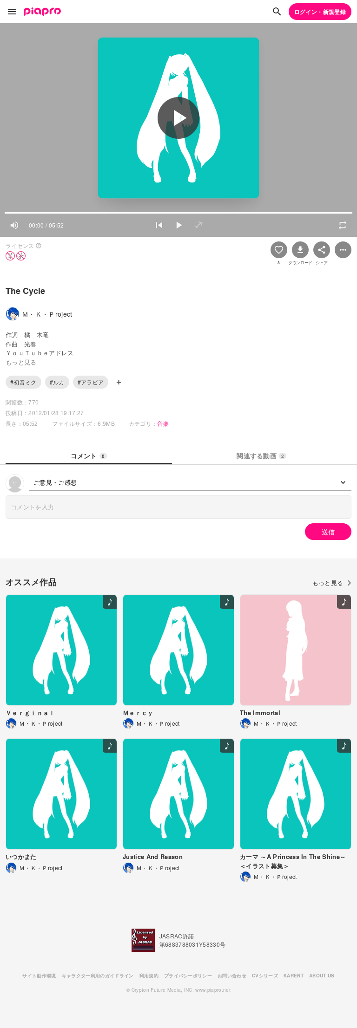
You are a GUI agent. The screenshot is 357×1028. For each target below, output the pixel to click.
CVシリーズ (265, 975)
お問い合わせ (232, 975)
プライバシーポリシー (188, 975)
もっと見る (328, 582)
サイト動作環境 (39, 975)
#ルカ (57, 382)
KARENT (294, 975)
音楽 (163, 423)
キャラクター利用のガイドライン (98, 975)
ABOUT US (322, 975)
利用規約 (149, 975)
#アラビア (91, 382)
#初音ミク (23, 382)
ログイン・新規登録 (320, 11)
